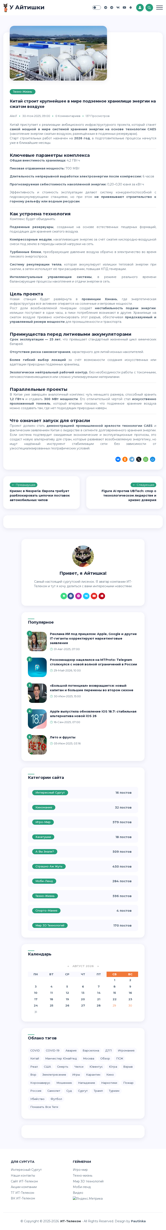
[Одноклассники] (125, 460)
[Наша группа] (105, 7)
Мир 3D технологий (49, 925)
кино (110, 1074)
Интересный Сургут (50, 792)
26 (67, 1005)
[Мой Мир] (152, 460)
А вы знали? (44, 851)
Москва (88, 1058)
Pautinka (138, 1221)
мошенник (64, 1082)
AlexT (13, 116)
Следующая (145, 484)
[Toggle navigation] (159, 7)
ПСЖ (119, 1058)
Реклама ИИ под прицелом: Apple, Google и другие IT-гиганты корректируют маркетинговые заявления (93, 638)
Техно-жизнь (22, 91)
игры (76, 1074)
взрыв (128, 1066)
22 (115, 999)
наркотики (109, 1082)
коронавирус (40, 1082)
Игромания (126, 1050)
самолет (53, 1090)
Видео (78, 1193)
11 (51, 992)
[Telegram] (132, 460)
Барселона (91, 1050)
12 (67, 992)
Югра (113, 1066)
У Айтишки (26, 7)
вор (33, 1074)
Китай (34, 1058)
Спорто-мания (46, 910)
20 (83, 999)
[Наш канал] (111, 7)
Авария (71, 1050)
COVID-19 (52, 1050)
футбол (56, 1099)
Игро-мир (43, 822)
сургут (83, 1090)
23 (130, 999)
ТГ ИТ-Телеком (22, 1193)
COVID (35, 1050)
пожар (128, 1082)
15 (114, 992)
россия (35, 1090)
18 (51, 999)
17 (35, 999)
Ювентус (96, 1066)
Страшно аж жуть (48, 866)
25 (51, 1005)
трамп (98, 1090)
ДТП (108, 1050)
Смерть (62, 1066)
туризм (114, 1090)
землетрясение (54, 1074)
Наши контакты (23, 1175)
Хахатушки (43, 837)
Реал (34, 1066)
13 (83, 992)
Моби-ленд (44, 881)
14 (99, 992)
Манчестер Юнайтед (61, 1058)
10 (35, 992)
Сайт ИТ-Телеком (24, 1181)
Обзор (105, 1058)
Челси (78, 1066)
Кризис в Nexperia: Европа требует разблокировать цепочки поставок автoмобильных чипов (40, 495)
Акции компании (24, 1187)
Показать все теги (44, 1107)
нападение (86, 1082)
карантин (93, 1074)
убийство (37, 1099)
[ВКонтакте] (118, 460)
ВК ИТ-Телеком (23, 1198)
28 (99, 1005)
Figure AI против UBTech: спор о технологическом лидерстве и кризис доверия (129, 495)
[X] (139, 460)
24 (36, 1005)
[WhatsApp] (145, 460)
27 (83, 1005)
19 (67, 999)
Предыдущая (25, 484)
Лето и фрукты (62, 737)
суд (69, 1090)
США (47, 1066)
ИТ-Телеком (70, 1221)
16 (130, 992)
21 (98, 999)
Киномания (43, 807)
